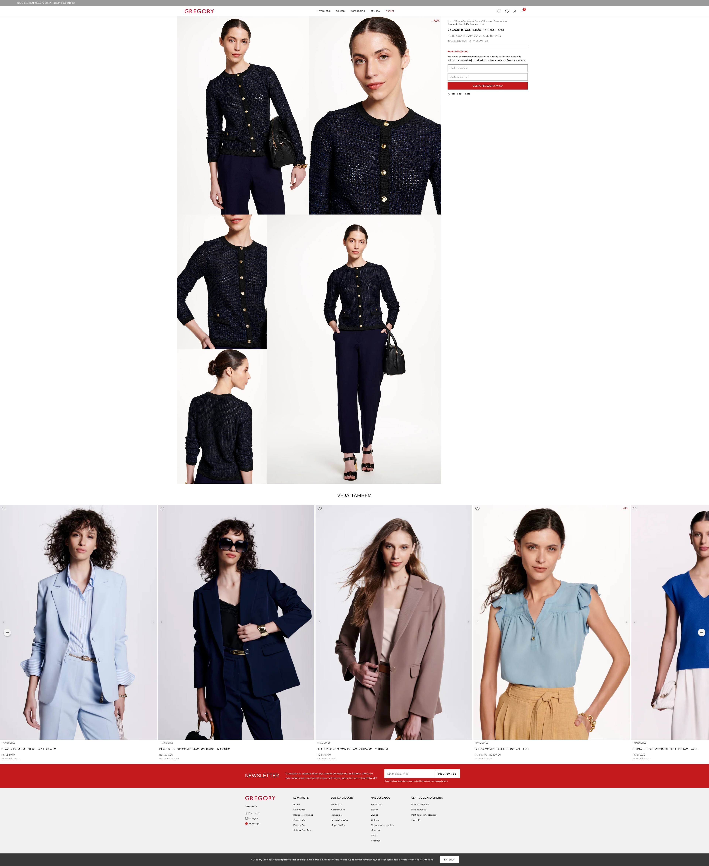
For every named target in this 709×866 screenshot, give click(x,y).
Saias (374, 835)
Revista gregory (339, 820)
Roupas (340, 11)
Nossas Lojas (338, 809)
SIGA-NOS (251, 806)
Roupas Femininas (303, 815)
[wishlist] (507, 11)
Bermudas (376, 804)
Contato (415, 820)
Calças (375, 820)
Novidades (323, 11)
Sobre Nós (336, 804)
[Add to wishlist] (4, 509)
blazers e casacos (484, 21)
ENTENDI (449, 859)
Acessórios (358, 11)
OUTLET (390, 11)
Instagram (254, 818)
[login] (514, 11)
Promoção (299, 825)
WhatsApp (254, 823)
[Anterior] (7, 632)
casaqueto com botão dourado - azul (466, 24)
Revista (375, 11)
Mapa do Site (338, 825)
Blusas (374, 815)
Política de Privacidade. (421, 859)
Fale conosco (418, 809)
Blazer (374, 809)
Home (296, 804)
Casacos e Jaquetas (382, 825)
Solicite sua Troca (303, 830)
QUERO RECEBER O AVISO (487, 86)
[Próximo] (701, 632)
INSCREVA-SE (447, 773)
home (451, 21)
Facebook (254, 813)
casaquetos (500, 21)
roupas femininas (464, 21)
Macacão (376, 830)
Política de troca (420, 804)
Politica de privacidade (424, 815)
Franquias (336, 815)
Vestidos (375, 840)
